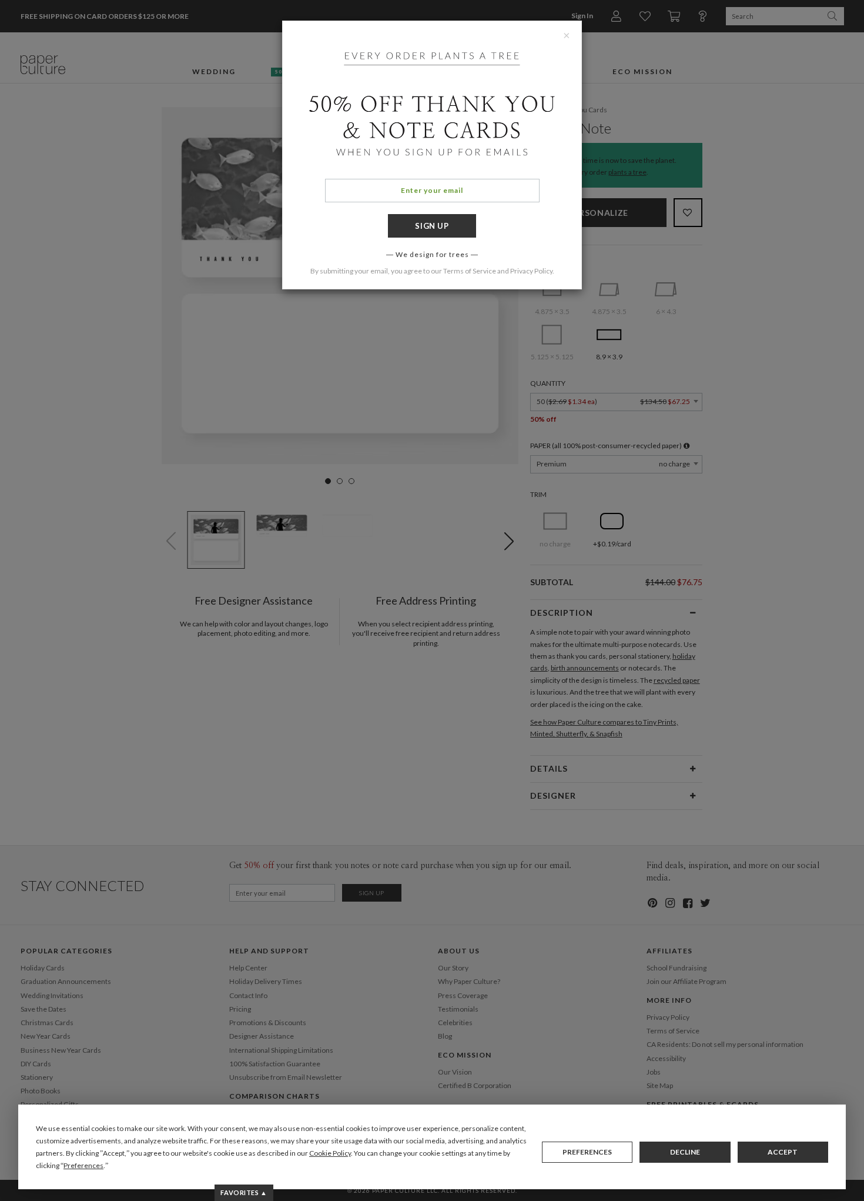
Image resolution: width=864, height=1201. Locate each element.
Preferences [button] (83, 1165)
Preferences (587, 1151)
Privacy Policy (531, 270)
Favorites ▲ (243, 1192)
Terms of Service (469, 270)
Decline (685, 1151)
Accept (783, 1151)
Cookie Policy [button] (330, 1153)
